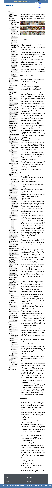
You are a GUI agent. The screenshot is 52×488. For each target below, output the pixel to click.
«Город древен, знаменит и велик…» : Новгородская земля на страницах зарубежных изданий (13, 192)
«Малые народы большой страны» (13, 253)
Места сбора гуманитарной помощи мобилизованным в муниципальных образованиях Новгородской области (13, 330)
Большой (39, 2)
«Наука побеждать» (11, 217)
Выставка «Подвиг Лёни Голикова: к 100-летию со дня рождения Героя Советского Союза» (14, 255)
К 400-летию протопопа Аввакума (13, 313)
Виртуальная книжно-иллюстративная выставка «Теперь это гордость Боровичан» (13, 96)
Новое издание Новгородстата (14, 344)
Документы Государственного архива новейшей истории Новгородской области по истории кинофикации (15, 158)
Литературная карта (11, 78)
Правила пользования (11, 18)
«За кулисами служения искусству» (13, 235)
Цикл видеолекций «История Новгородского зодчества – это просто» (14, 290)
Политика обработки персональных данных (32, 482)
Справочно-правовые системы (12, 79)
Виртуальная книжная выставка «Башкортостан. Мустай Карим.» (13, 246)
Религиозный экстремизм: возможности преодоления (14, 40)
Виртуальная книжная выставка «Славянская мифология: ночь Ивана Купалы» (13, 270)
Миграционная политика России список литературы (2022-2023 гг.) (15, 46)
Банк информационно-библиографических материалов (13, 331)
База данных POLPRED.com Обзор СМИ (13, 80)
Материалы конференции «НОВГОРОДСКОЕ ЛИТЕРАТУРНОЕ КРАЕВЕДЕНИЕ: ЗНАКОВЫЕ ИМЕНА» (15, 22)
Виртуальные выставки (10, 89)
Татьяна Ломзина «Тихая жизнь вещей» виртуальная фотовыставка (14, 128)
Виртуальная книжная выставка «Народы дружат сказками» (13, 263)
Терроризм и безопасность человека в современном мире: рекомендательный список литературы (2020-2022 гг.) (14, 57)
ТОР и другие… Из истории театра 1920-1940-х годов (14, 205)
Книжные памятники (11, 28)
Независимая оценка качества (12, 302)
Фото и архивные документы (14, 153)
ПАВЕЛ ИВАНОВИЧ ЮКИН (13, 42)
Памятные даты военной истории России (12, 369)
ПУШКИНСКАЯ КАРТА (11, 88)
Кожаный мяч (12, 225)
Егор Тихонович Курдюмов (14, 201)
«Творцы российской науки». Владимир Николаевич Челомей (13, 259)
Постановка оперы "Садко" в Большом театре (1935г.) (14, 170)
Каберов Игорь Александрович (14, 352)
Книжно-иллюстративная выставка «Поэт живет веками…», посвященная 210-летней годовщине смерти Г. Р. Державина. (13, 241)
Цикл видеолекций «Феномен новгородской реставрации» (12, 288)
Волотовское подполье (13, 361)
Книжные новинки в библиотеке (13, 15)
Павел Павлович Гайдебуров (14, 204)
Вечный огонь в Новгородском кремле (14, 351)
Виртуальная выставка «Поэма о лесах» (14, 108)
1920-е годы (12, 221)
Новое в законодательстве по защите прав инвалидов (14, 47)
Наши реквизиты (11, 301)
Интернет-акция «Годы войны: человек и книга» (14, 335)
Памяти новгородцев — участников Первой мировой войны (13, 310)
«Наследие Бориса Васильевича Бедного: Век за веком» (13, 274)
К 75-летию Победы (11, 340)
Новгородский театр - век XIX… (14, 199)
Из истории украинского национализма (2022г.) (13, 74)
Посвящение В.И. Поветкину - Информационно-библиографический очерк (14, 51)
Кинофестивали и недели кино (14, 161)
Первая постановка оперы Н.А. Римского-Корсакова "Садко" (14, 169)
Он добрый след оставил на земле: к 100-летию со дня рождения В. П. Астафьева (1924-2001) (14, 37)
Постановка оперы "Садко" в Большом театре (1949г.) (14, 172)
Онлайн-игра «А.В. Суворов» (12, 291)
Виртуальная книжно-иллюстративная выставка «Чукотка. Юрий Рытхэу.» (13, 272)
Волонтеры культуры (11, 365)
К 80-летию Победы (11, 355)
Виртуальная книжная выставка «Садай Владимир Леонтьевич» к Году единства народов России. (14, 249)
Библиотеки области (11, 328)
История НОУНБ (12, 295)
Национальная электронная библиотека (14, 316)
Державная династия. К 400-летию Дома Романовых (13, 174)
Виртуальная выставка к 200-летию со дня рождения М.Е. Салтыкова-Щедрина (14, 236)
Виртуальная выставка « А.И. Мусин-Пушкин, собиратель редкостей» (13, 109)
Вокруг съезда (13, 188)
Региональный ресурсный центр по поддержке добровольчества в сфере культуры (13, 367)
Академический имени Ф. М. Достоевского (14, 214)
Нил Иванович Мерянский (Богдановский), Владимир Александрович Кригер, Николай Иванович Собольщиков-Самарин (15, 203)
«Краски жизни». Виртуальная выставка (14, 139)
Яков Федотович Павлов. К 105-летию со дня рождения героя (14, 133)
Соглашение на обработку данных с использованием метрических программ (13, 304)
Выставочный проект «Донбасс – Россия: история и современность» (13, 116)
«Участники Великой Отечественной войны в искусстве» (13, 90)
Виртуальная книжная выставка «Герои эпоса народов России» (13, 189)
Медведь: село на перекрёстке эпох (13, 232)
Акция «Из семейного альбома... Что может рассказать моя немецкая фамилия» (13, 308)
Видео (8, 322)
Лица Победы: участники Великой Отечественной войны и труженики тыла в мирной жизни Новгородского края (15, 347)
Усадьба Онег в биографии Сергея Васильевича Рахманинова (13, 197)
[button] (43, 0)
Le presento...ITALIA (11, 190)
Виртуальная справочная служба (13, 85)
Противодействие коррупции (11, 332)
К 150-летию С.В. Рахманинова (12, 229)
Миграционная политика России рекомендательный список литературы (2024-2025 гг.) (14, 33)
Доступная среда (10, 333)
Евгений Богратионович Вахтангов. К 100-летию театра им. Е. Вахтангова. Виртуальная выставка (13, 216)
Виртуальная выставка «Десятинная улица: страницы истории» (13, 129)
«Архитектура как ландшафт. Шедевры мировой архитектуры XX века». (13, 252)
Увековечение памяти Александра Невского (13, 146)
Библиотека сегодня (11, 300)
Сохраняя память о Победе (12, 230)
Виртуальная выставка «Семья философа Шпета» (12, 105)
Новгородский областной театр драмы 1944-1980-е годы (14, 207)
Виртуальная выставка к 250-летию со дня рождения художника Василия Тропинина (13, 251)
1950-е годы (12, 223)
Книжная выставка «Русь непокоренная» (12, 256)
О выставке (12, 143)
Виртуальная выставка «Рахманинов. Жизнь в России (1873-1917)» (13, 114)
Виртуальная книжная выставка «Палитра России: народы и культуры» (13, 243)
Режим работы (11, 13)
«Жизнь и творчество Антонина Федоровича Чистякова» (13, 91)
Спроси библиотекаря (11, 12)
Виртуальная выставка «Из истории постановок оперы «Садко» (13, 163)
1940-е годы (12, 222)
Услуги (8, 84)
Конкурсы (10, 326)
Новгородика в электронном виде (15, 27)
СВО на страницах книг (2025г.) (14, 31)
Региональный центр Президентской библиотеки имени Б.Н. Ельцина (12, 286)
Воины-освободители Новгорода (14, 349)
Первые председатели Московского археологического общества (13, 231)
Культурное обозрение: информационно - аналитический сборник (14, 25)
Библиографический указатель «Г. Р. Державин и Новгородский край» (13, 284)
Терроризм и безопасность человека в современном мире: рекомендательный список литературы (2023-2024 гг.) (14, 62)
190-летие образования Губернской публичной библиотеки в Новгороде (15, 297)
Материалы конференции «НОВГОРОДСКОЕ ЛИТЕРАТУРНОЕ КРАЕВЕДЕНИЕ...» (15, 281)
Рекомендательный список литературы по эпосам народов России (14, 49)
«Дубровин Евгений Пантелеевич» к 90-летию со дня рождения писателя (14, 273)
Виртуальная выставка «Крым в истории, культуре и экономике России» (14, 111)
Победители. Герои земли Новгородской (14, 345)
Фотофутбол (12, 228)
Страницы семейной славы (14, 356)
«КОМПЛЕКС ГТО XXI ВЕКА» (14, 176)
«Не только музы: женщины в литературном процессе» (12, 262)
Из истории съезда (13, 185)
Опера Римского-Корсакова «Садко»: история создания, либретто (14, 168)
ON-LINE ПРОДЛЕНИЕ (11, 14)
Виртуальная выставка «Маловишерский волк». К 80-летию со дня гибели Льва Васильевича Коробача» (13, 138)
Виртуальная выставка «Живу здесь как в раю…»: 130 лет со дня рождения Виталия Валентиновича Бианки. (14, 113)
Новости (7, 477)
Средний (39, 1)
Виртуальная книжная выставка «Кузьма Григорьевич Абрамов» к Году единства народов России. (13, 261)
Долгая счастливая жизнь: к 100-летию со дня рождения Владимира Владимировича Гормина (13, 125)
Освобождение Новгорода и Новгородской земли (14, 358)
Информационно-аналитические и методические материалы (13, 325)
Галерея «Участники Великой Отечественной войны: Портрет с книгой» (14, 337)
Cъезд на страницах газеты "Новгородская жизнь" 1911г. (14, 187)
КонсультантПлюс (13, 319)
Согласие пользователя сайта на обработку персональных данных (13, 306)
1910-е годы (12, 220)
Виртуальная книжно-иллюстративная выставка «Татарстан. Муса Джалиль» (13, 245)
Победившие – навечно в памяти (14, 357)
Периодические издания (15, 363)
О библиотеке (9, 292)
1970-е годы (12, 224)
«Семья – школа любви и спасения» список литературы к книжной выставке (14, 30)
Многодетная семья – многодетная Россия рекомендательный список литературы (14, 68)
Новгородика (9, 276)
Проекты (10, 368)
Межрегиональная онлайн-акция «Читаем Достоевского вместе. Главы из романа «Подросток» (14, 311)
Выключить (39, 3)
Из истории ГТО (12, 178)
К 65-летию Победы (11, 334)
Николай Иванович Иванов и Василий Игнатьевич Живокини (14, 200)
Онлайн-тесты (11, 16)
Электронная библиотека (12, 20)
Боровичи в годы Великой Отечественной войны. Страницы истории (14, 343)
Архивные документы (14, 364)
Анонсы (7, 478)
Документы (10, 324)
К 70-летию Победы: (11, 338)
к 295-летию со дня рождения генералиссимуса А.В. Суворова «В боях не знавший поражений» (14, 234)
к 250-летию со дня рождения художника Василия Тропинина (13, 239)
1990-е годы (12, 226)
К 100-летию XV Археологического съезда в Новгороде (13, 184)
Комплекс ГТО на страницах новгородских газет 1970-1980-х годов (14, 179)
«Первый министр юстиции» (12, 141)
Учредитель (7, 482)
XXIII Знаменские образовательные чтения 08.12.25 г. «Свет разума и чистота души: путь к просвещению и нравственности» (15, 76)
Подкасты (10, 17)
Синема (11, 156)
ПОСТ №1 (13, 354)
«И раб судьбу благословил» (12, 237)
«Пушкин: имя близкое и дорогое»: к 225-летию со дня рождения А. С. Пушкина (15, 35)
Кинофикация (12, 155)
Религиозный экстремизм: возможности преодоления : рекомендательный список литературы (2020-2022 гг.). (14, 60)
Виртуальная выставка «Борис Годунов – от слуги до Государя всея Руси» (13, 103)
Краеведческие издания (12, 279)
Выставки (9, 11)
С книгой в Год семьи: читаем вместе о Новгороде (14, 38)
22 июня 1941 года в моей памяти (13, 315)
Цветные (39, 5)
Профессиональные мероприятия (13, 327)
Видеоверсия (12, 154)
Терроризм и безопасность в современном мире (14, 53)
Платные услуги (11, 87)
